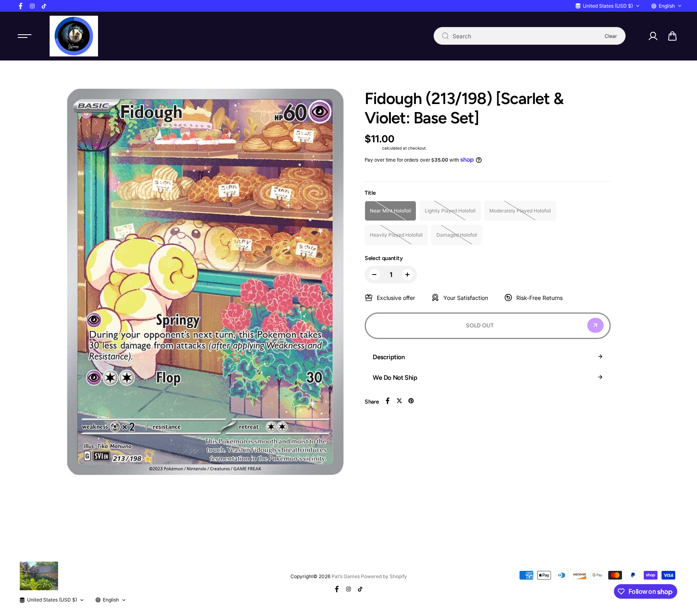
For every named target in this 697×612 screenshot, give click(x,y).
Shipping (373, 148)
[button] (672, 36)
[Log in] (653, 36)
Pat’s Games (346, 576)
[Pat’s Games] (74, 36)
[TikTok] (44, 6)
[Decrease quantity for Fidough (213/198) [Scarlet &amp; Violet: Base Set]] (374, 274)
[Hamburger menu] (24, 36)
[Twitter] (399, 401)
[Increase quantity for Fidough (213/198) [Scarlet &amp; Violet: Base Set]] (407, 274)
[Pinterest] (411, 401)
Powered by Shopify (384, 576)
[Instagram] (32, 6)
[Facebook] (20, 6)
